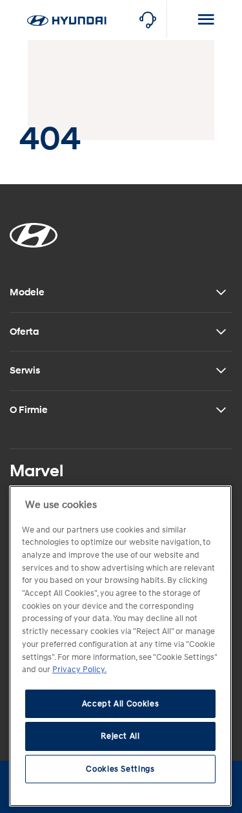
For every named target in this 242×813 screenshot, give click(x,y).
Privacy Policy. (79, 669)
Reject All (120, 736)
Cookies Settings (120, 769)
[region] (120, 646)
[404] (66, 7)
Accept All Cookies (120, 704)
